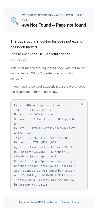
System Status (71, 202)
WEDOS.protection (46, 202)
